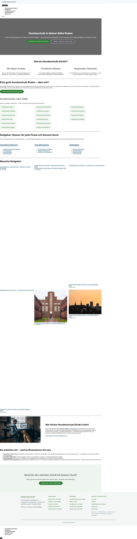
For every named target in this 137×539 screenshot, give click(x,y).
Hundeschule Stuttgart (8, 127)
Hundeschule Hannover (43, 123)
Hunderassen (9, 12)
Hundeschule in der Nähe (54, 499)
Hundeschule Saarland (77, 111)
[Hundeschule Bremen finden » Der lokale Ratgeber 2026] (50, 166)
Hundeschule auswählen (76, 506)
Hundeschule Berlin (7, 107)
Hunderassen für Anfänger (45, 149)
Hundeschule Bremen (77, 107)
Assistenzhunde (77, 152)
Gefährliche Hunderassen (45, 152)
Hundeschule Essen (42, 119)
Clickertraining (7, 150)
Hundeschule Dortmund (43, 115)
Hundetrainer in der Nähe (76, 504)
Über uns (8, 14)
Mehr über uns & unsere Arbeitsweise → (56, 435)
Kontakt (93, 501)
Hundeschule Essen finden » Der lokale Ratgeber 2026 (49, 323)
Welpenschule (73, 501)
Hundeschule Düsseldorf (44, 107)
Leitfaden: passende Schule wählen (63, 41)
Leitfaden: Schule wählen (54, 501)
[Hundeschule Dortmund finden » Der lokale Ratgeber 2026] (85, 302)
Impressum (94, 506)
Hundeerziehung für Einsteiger (11, 149)
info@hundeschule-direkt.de (98, 504)
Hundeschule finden (11, 8)
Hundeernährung (77, 150)
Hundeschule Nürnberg (43, 127)
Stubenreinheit (7, 153)
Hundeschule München (8, 115)
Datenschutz (94, 509)
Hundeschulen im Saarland (55, 509)
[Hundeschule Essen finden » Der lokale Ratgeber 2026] (50, 306)
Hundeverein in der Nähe (76, 509)
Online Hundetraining (79, 149)
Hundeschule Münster (77, 115)
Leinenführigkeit (7, 152)
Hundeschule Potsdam (77, 119)
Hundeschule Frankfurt (8, 123)
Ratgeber (8, 9)
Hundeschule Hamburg (8, 111)
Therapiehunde (77, 153)
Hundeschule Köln (7, 119)
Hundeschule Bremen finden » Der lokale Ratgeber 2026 (50, 168)
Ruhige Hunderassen (44, 150)
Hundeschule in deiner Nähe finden (39, 41)
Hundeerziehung (10, 11)
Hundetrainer (73, 428)
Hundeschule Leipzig (43, 111)
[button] (3, 16)
